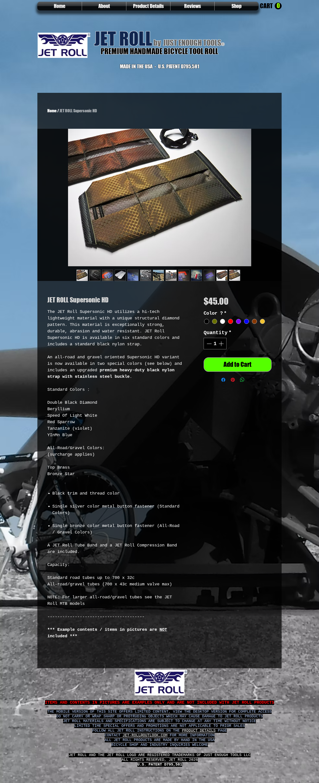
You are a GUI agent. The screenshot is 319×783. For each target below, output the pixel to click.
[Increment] (221, 356)
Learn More (223, 317)
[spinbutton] (215, 356)
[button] (271, 6)
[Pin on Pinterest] (233, 393)
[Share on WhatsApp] (242, 393)
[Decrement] (208, 356)
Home (52, 110)
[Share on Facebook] (223, 393)
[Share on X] (252, 393)
